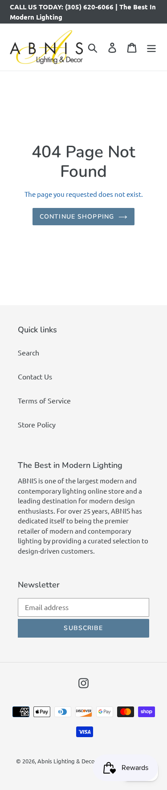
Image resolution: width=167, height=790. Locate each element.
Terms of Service (44, 400)
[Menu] (151, 47)
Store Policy (37, 424)
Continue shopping (77, 216)
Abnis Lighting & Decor (67, 761)
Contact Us (35, 376)
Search (28, 352)
